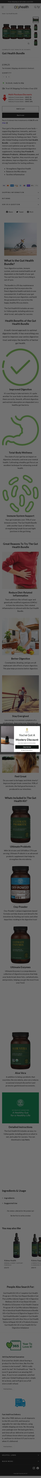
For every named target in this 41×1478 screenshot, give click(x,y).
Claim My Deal (27, 747)
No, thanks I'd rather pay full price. (27, 750)
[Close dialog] (39, 726)
